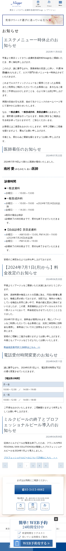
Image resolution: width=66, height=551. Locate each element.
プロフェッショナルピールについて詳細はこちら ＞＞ (31, 457)
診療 (38, 5)
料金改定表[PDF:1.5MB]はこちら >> (22, 347)
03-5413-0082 (33, 489)
